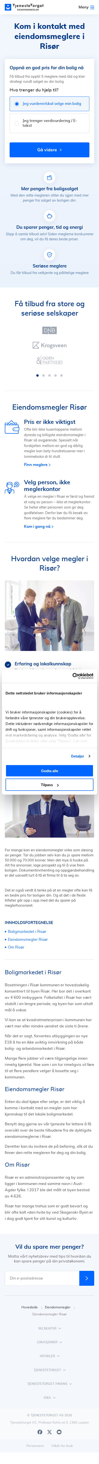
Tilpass (47, 785)
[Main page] (26, 7)
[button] (37, 375)
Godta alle (49, 771)
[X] (49, 1432)
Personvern (35, 1446)
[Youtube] (59, 1432)
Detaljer (77, 756)
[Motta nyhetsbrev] (86, 1278)
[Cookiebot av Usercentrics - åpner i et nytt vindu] (72, 676)
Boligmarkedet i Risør (27, 932)
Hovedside (29, 1307)
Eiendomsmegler (57, 1307)
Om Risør (16, 947)
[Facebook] (39, 1432)
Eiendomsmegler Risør (28, 940)
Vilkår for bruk (62, 1446)
